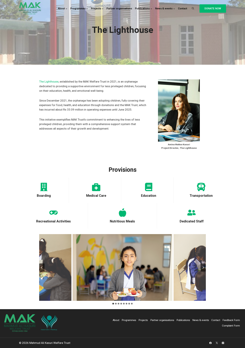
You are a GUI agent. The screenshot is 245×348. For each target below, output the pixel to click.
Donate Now (212, 8)
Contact (182, 8)
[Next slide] (203, 267)
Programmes (129, 320)
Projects (143, 320)
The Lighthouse (48, 82)
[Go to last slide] (41, 267)
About (116, 320)
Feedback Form (231, 320)
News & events (200, 320)
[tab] (113, 303)
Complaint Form (231, 325)
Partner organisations (119, 8)
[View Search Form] (192, 8)
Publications (183, 320)
